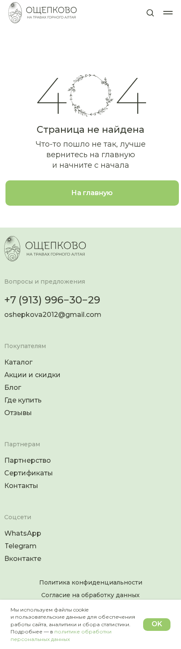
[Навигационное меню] (168, 12)
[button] (150, 12)
